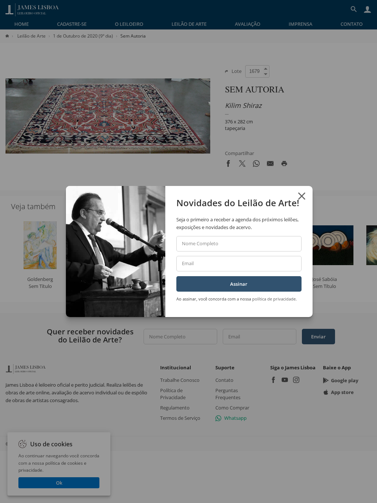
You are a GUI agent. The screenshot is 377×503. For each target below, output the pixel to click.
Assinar (238, 284)
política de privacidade (274, 299)
